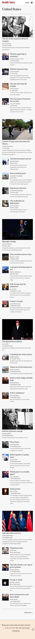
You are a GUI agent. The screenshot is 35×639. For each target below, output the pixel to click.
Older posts (28, 612)
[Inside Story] (11, 2)
